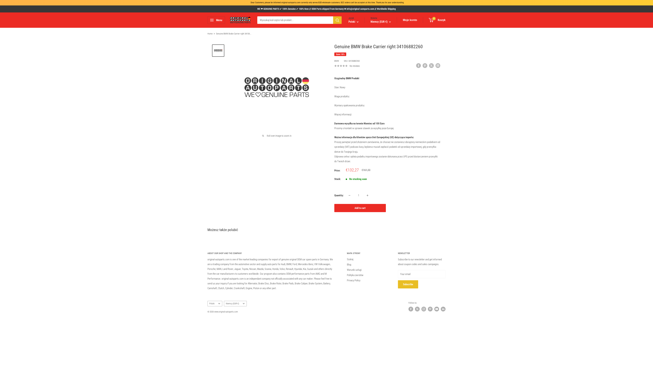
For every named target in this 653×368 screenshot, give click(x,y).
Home (210, 33)
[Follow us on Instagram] (423, 309)
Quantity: (339, 195)
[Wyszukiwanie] (337, 20)
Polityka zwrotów (355, 275)
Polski (212, 303)
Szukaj (350, 259)
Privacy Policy (353, 280)
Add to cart (360, 208)
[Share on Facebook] (418, 65)
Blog (349, 264)
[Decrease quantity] (349, 195)
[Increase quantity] (367, 195)
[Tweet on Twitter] (431, 65)
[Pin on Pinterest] (425, 65)
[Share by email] (438, 65)
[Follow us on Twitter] (417, 309)
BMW (336, 61)
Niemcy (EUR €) (232, 303)
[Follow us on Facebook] (410, 309)
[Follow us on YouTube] (436, 309)
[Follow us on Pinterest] (430, 309)
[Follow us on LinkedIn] (443, 309)
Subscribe (408, 284)
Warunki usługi (354, 269)
